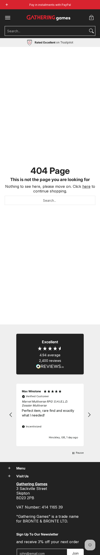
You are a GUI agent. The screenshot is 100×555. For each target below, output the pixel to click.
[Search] (91, 31)
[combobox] (46, 31)
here (86, 186)
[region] (50, 415)
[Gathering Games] (48, 18)
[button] (91, 17)
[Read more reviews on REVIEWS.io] (50, 366)
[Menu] (7, 17)
